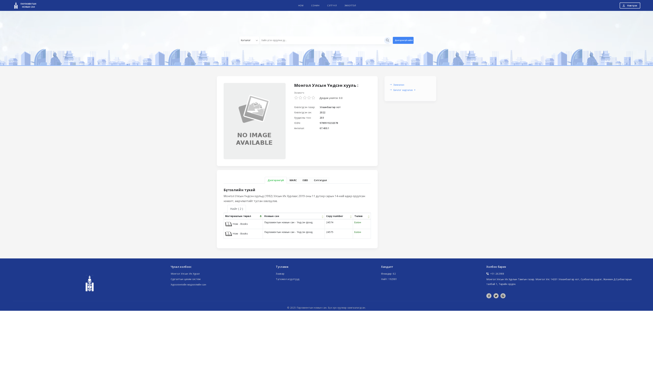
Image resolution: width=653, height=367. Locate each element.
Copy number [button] (334, 216)
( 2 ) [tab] (236, 209)
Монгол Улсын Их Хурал (185, 273)
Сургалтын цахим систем (186, 279)
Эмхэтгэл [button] (350, 5)
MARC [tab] (293, 180)
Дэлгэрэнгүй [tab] (276, 180)
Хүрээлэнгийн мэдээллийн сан (188, 284)
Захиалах (398, 84)
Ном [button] (301, 5)
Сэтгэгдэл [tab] (320, 180)
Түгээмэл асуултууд (287, 279)
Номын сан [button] (271, 216)
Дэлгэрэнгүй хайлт (404, 40)
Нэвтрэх (631, 5)
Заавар (280, 273)
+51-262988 (497, 273)
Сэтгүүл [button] (332, 5)
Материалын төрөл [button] (238, 216)
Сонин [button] (315, 5)
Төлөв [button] (358, 216)
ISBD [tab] (305, 180)
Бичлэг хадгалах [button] (403, 90)
